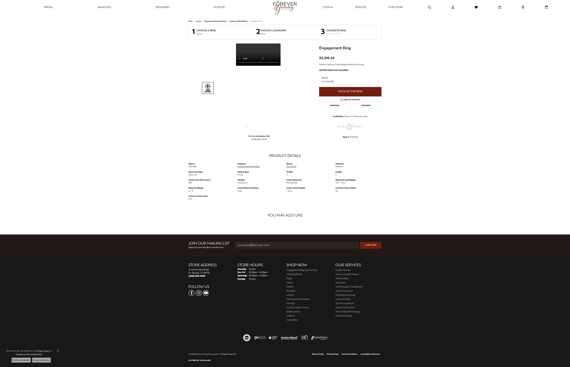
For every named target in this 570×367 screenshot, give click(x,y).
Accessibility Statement (370, 354)
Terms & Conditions (349, 354)
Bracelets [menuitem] (291, 291)
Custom (328, 7)
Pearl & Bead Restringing (347, 312)
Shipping (334, 106)
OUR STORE (396, 7)
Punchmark (205, 360)
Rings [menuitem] (289, 279)
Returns (366, 106)
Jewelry (219, 7)
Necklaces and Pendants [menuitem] (298, 299)
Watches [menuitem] (290, 316)
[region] (258, 88)
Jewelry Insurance (344, 291)
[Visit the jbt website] (273, 337)
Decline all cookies (21, 360)
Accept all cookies (41, 360)
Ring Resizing (341, 279)
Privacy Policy (333, 354)
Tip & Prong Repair (344, 303)
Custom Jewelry (343, 270)
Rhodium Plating (343, 316)
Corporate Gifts (343, 299)
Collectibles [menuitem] (292, 320)
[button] (247, 126)
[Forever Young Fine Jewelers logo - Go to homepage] (285, 7)
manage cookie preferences (29, 354)
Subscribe (371, 245)
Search (199, 34)
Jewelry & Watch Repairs (347, 274)
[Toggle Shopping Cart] (499, 7)
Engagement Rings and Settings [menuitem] (301, 270)
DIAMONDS (104, 7)
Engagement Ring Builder (239, 21)
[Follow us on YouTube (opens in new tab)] (206, 293)
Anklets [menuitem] (290, 287)
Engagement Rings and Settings (215, 21)
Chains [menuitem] (289, 283)
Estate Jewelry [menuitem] (293, 312)
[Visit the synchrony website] (319, 337)
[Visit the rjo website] (304, 337)
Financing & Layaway (345, 295)
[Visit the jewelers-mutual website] (289, 337)
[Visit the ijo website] (259, 337)
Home (191, 21)
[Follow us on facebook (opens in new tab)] (191, 293)
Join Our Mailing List (209, 243)
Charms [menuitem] (290, 295)
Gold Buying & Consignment (349, 287)
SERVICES (361, 7)
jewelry (198, 21)
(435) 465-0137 (259, 139)
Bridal (48, 7)
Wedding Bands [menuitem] (294, 274)
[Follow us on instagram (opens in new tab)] (199, 293)
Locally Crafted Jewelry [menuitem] (297, 308)
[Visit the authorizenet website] (246, 337)
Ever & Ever (291, 167)
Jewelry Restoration (345, 308)
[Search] (429, 7)
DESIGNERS (162, 7)
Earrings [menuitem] (290, 303)
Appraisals (340, 283)
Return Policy (318, 354)
